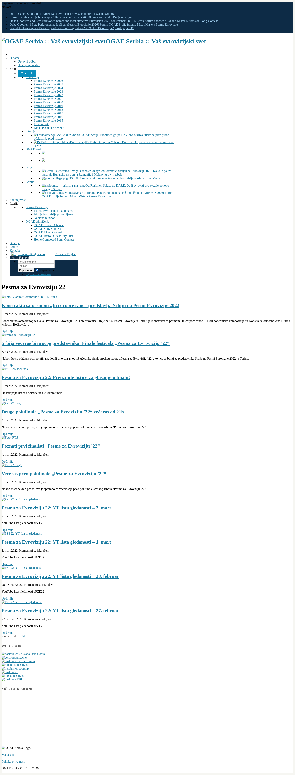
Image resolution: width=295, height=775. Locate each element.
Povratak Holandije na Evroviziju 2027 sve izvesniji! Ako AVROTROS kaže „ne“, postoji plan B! (72, 28)
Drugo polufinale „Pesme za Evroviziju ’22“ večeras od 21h (63, 411)
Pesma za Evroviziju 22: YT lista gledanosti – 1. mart (56, 542)
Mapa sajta (8, 754)
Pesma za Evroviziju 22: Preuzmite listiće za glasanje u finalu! (66, 377)
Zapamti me (47, 270)
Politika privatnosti (13, 761)
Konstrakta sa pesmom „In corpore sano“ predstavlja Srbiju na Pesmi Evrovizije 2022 (90, 305)
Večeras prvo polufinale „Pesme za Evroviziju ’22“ (54, 473)
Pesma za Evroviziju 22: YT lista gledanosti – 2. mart (56, 507)
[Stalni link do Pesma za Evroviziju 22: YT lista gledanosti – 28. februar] (22, 567)
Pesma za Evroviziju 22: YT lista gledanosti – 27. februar (60, 610)
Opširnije (7, 331)
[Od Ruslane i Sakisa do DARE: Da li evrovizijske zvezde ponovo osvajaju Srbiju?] (23, 654)
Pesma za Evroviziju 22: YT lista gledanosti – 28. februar (60, 576)
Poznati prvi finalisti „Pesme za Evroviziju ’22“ (51, 446)
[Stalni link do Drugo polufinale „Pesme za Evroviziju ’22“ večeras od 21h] (12, 403)
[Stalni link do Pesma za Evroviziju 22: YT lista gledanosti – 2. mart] (22, 499)
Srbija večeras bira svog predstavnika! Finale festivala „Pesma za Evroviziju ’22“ (86, 343)
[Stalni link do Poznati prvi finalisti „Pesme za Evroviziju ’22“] (10, 437)
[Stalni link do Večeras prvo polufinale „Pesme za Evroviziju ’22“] (12, 465)
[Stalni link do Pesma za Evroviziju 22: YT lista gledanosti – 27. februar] (22, 602)
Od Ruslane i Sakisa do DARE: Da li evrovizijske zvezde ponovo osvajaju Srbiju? (62, 13)
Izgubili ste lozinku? (38, 274)
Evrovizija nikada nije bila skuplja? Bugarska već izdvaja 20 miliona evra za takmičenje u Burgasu (72, 17)
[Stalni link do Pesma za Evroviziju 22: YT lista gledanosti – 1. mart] (22, 533)
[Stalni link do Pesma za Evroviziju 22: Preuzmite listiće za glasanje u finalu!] (15, 369)
